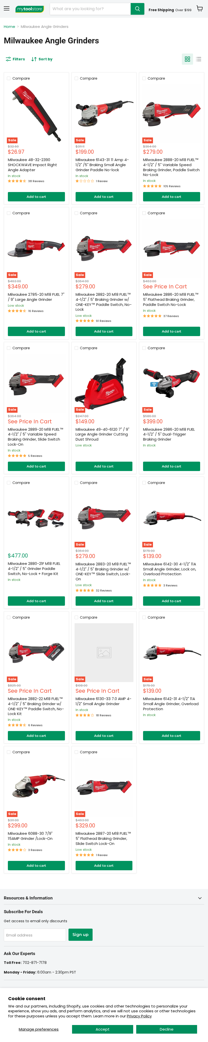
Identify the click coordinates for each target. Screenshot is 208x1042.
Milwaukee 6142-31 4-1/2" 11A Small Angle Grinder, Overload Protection (171, 703)
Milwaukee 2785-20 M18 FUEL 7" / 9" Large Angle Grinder (36, 297)
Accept (103, 1029)
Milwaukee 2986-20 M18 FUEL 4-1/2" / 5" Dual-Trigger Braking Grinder (169, 434)
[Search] (137, 9)
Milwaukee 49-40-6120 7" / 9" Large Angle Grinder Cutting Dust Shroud (102, 434)
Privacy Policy (139, 1016)
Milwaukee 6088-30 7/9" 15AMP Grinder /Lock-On (30, 836)
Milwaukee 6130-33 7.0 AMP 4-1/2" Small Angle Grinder (103, 701)
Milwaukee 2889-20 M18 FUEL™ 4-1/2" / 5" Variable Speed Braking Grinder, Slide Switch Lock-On (35, 437)
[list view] (198, 59)
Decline (167, 1029)
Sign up (81, 934)
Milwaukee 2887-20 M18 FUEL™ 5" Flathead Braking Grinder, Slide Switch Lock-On (103, 838)
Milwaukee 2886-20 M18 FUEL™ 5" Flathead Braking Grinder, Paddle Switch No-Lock (171, 299)
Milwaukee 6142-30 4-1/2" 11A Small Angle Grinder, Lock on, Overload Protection (169, 569)
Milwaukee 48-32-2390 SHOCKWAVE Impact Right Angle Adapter (32, 164)
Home (9, 26)
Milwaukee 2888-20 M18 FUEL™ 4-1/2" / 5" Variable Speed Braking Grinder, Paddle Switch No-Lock (171, 167)
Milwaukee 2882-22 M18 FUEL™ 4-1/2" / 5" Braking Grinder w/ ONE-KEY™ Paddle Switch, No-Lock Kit (36, 706)
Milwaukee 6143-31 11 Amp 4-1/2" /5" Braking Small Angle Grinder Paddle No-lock (102, 164)
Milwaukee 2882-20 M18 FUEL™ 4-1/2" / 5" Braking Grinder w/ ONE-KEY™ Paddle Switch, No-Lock (104, 302)
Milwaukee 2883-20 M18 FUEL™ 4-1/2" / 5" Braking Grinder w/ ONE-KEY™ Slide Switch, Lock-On (103, 571)
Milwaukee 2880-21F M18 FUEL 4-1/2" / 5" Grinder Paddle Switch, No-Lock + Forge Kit (34, 568)
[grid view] (187, 59)
